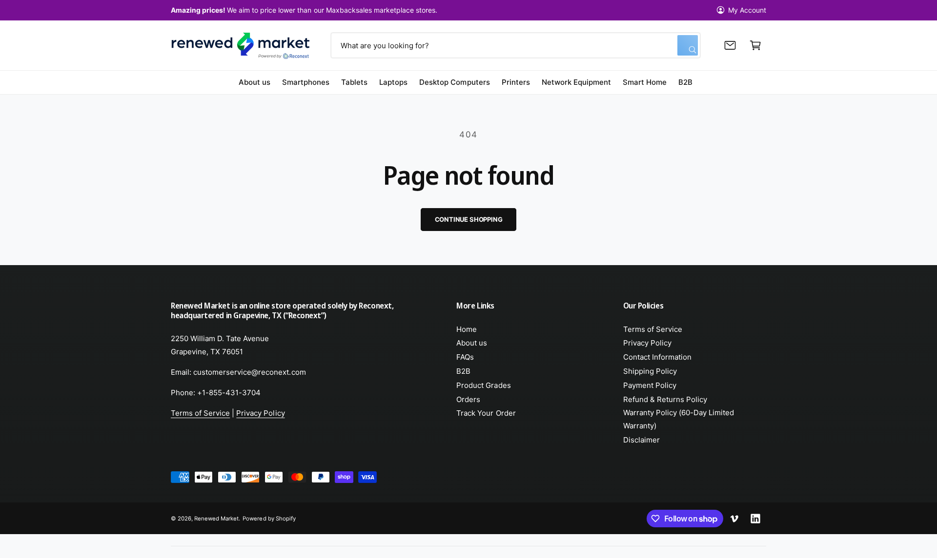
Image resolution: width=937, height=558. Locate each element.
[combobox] (515, 45)
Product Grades (483, 385)
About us (471, 342)
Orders (468, 399)
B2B (463, 371)
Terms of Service (200, 413)
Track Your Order (485, 413)
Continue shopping (469, 219)
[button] (755, 45)
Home (466, 329)
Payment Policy (649, 385)
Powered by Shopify (269, 518)
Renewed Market (216, 518)
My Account (747, 10)
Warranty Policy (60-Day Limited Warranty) (678, 419)
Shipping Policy (650, 371)
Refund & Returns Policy (665, 399)
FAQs (465, 357)
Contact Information (657, 357)
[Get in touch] (730, 45)
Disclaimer (641, 439)
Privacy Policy (260, 413)
